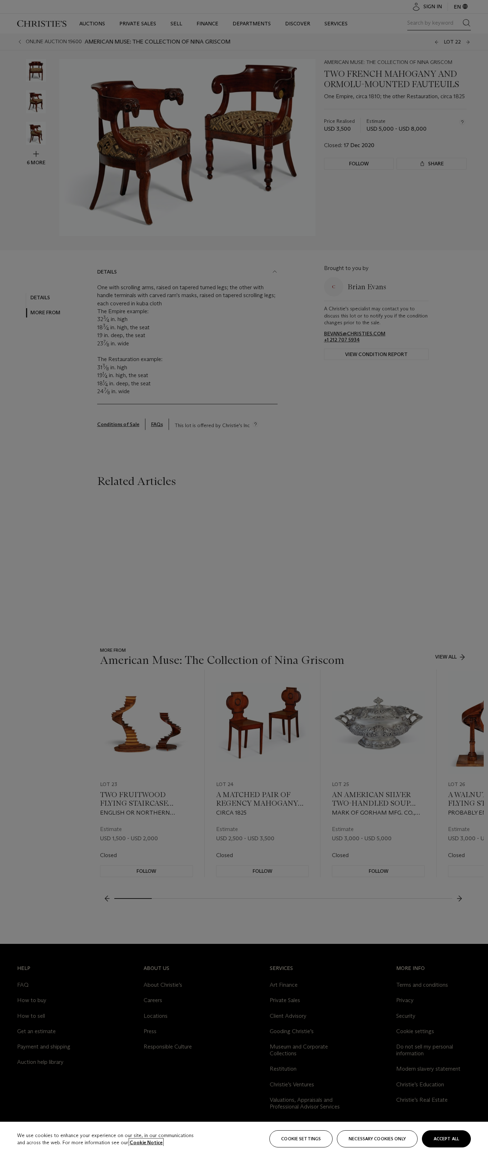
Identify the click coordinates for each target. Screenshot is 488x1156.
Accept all (446, 1138)
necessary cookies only (377, 1138)
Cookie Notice (146, 1142)
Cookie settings (301, 1138)
